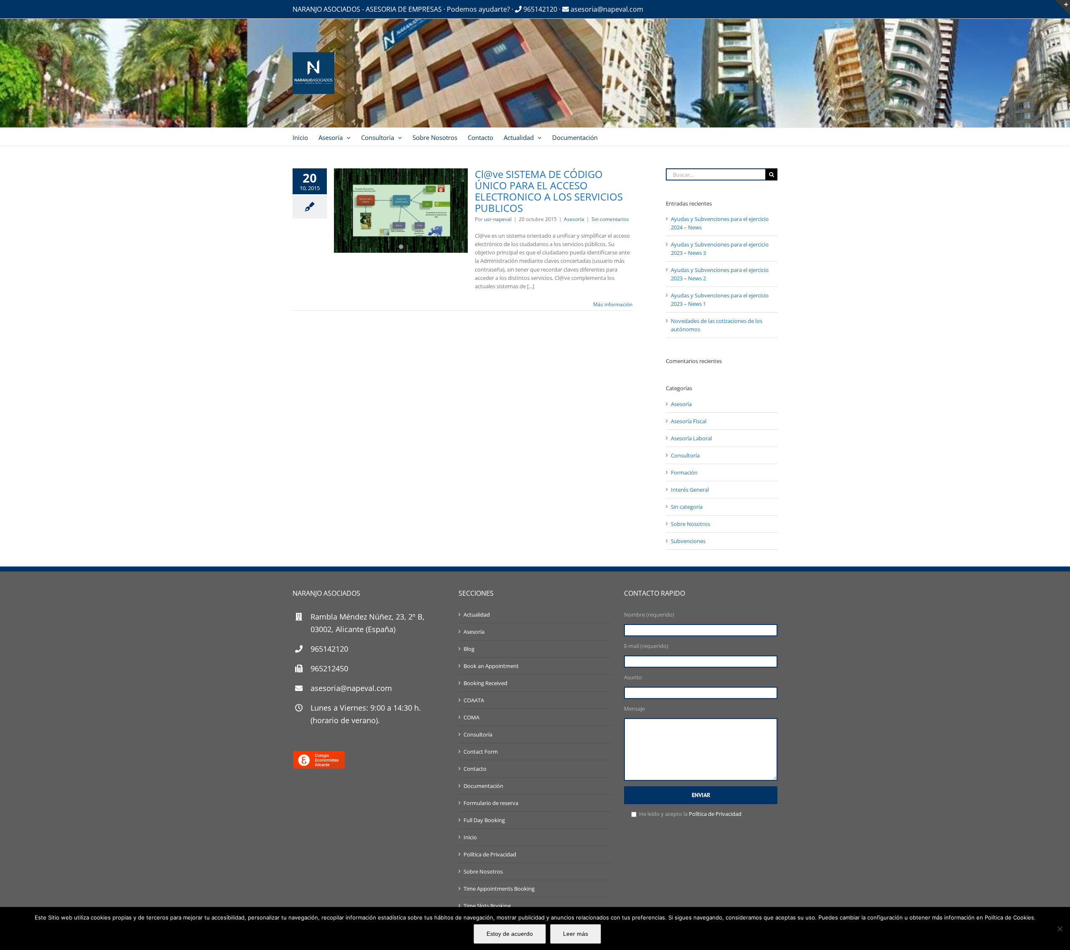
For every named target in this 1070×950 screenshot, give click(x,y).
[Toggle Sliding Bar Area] (1062, 7)
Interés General (690, 489)
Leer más (575, 933)
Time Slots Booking (487, 905)
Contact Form (481, 751)
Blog (469, 649)
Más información (612, 304)
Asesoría (574, 219)
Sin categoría (687, 507)
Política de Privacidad (490, 854)
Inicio (470, 837)
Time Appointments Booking (499, 888)
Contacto (475, 768)
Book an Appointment (491, 666)
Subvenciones (688, 541)
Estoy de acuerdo (510, 933)
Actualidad (477, 614)
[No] (1059, 929)
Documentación (483, 786)
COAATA (474, 700)
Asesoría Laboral (691, 438)
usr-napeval (498, 219)
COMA (471, 717)
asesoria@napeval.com (606, 9)
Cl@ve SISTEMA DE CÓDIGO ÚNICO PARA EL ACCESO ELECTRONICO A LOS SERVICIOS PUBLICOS (549, 191)
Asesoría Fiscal (688, 421)
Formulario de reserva (491, 803)
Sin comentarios (610, 219)
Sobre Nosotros (690, 524)
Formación (684, 472)
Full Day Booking (484, 820)
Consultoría (685, 455)
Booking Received (485, 683)
